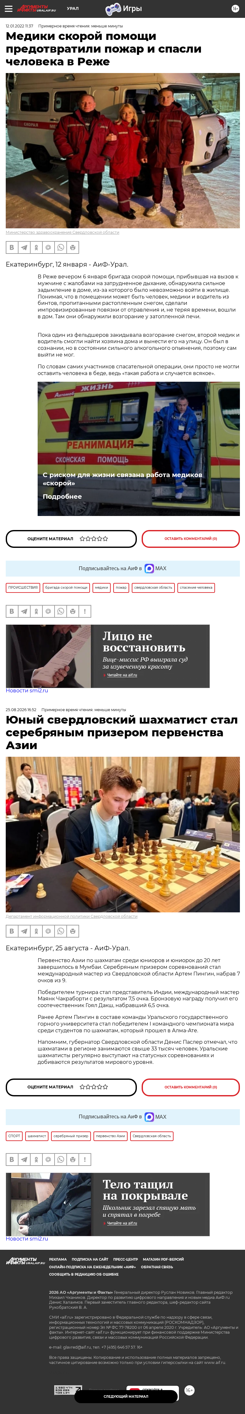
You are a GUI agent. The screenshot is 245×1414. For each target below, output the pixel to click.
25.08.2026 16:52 (21, 709)
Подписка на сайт (90, 1259)
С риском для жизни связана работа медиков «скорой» (122, 479)
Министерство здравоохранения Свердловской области (62, 232)
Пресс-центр (125, 1259)
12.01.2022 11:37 (19, 26)
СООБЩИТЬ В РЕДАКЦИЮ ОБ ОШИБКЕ (84, 1274)
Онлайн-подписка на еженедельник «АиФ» (92, 1267)
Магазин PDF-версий (163, 1259)
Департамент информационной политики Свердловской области (71, 916)
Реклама (58, 1259)
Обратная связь (157, 1267)
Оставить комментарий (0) (191, 539)
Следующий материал (126, 1397)
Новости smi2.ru (27, 691)
